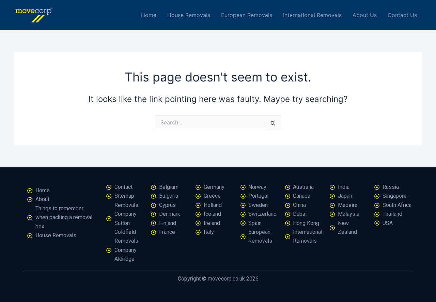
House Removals (188, 15)
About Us (365, 15)
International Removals (312, 15)
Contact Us (402, 15)
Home (148, 15)
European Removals (246, 15)
